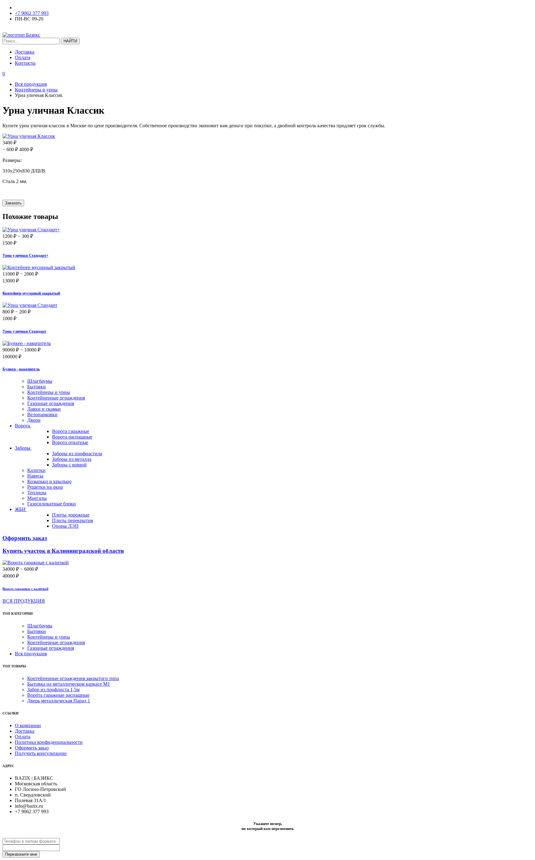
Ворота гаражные (70, 431)
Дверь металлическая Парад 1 (58, 700)
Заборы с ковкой (69, 464)
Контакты (25, 63)
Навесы (35, 475)
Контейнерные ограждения (56, 397)
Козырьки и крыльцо (49, 481)
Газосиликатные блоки (51, 503)
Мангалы (37, 498)
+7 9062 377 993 (32, 13)
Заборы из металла (71, 459)
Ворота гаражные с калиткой (25, 589)
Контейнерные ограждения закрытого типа (73, 678)
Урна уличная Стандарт (24, 331)
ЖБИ (21, 509)
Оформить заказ (32, 747)
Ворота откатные (70, 442)
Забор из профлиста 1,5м (53, 689)
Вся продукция (31, 653)
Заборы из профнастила (77, 453)
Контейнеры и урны (48, 392)
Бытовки (36, 386)
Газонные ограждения (50, 403)
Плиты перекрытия (72, 520)
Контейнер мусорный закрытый (31, 293)
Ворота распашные (72, 436)
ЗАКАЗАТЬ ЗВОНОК (25, 29)
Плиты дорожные (70, 514)
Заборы (23, 448)
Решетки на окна (45, 487)
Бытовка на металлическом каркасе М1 (68, 684)
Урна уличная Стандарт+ (25, 255)
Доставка (24, 52)
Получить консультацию (41, 753)
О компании (28, 725)
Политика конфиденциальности (49, 742)
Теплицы (36, 492)
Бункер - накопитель (21, 369)
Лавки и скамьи (44, 409)
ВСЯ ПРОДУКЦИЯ (23, 601)
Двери (34, 420)
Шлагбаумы (39, 381)
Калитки (36, 470)
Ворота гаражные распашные (58, 695)
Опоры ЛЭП (65, 526)
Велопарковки (42, 414)
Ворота (23, 425)
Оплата (22, 57)
